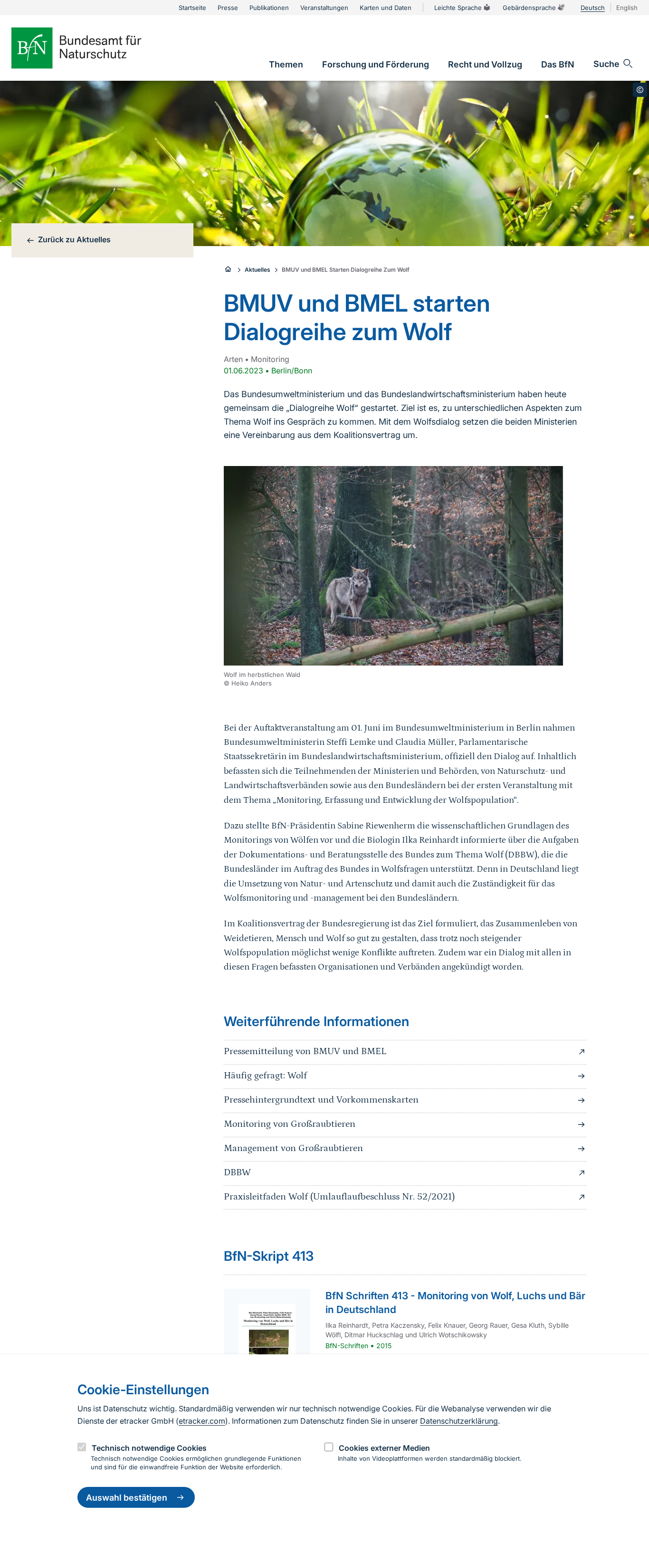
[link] (286, 64)
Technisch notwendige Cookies (149, 1447)
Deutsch (593, 7)
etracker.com (202, 1421)
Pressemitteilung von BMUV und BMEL (305, 1051)
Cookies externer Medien (384, 1447)
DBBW (237, 1172)
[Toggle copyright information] (640, 89)
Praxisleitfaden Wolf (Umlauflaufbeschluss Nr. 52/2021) (339, 1196)
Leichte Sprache (458, 7)
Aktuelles (257, 269)
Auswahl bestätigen (126, 1498)
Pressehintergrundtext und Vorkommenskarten (321, 1100)
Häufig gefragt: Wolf (265, 1075)
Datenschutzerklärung (459, 1421)
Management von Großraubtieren (293, 1148)
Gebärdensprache (529, 7)
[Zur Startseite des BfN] (92, 48)
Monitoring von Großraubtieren (289, 1124)
